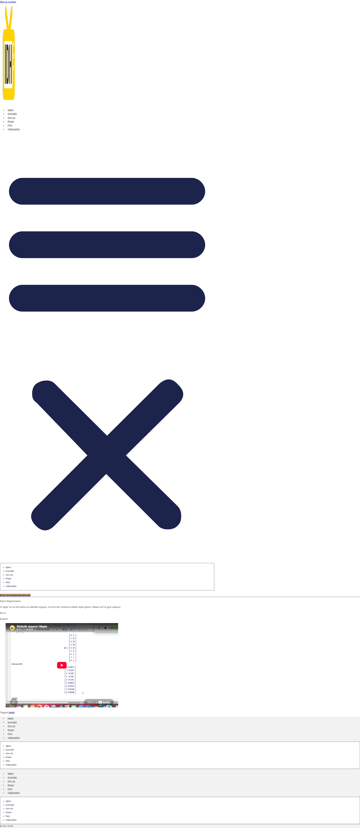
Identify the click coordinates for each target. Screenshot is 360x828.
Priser (11, 121)
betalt (12, 712)
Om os (11, 117)
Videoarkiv (14, 129)
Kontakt (12, 113)
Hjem (11, 110)
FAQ (10, 125)
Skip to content (8, 1)
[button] (107, 348)
